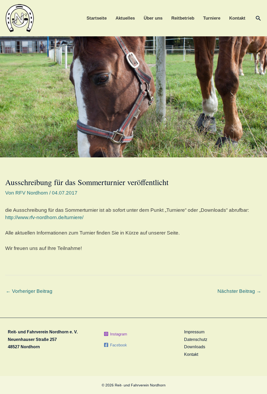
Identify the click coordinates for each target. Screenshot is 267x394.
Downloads (194, 347)
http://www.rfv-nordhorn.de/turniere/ (44, 217)
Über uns (153, 18)
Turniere (211, 18)
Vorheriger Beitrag (29, 291)
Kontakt (237, 18)
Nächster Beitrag (239, 291)
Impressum (194, 332)
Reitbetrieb (182, 18)
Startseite (97, 18)
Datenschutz (195, 339)
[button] (258, 18)
